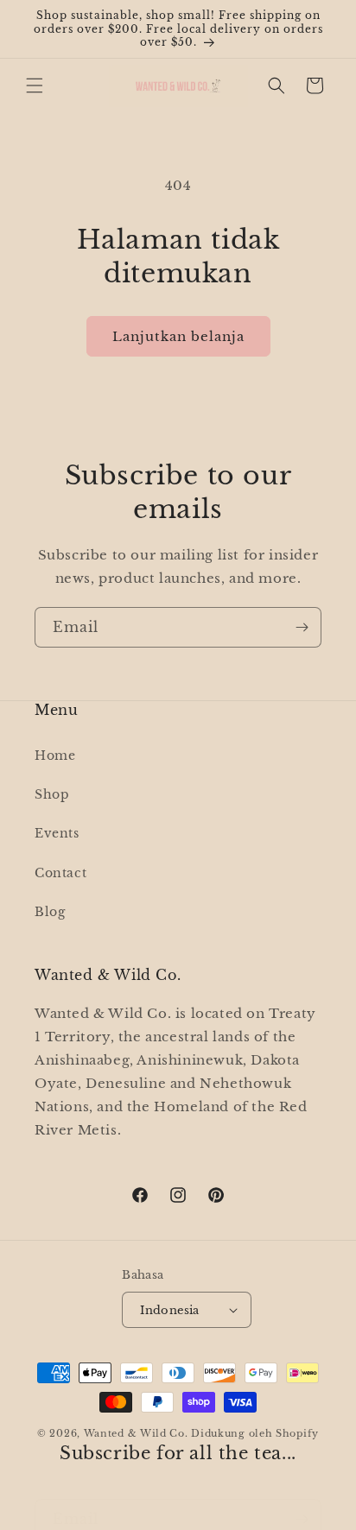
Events (57, 833)
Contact (60, 873)
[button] (35, 85)
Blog (50, 912)
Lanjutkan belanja (178, 336)
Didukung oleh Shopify (255, 1433)
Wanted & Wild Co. (136, 1433)
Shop (52, 794)
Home (55, 755)
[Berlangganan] (302, 627)
